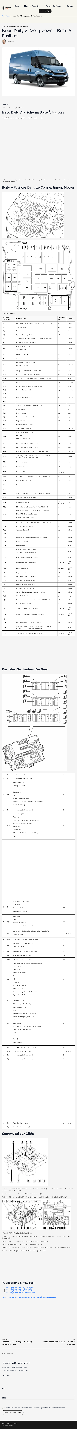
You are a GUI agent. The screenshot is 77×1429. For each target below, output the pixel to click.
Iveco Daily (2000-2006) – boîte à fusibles (19, 1291)
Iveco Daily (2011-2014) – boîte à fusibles (19, 1289)
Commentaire (6, 1375)
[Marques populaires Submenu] (42, 6)
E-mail (4, 1398)
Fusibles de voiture (53, 6)
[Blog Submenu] (20, 6)
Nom (4, 1388)
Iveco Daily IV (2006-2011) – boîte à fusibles (20, 1293)
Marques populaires (32, 6)
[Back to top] (72, 1424)
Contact (70, 6)
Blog (17, 6)
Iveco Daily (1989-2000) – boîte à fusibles (19, 1287)
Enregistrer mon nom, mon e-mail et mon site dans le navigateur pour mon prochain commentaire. (35, 1407)
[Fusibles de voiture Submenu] (63, 6)
